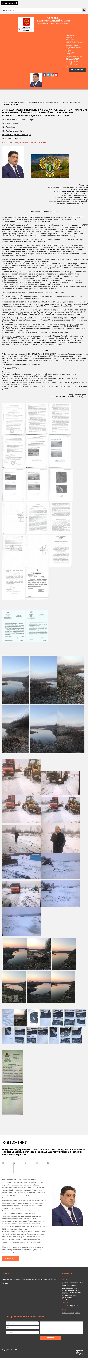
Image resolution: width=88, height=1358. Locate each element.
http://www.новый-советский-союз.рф (17, 119)
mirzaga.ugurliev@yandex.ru (71, 1312)
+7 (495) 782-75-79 (77, 70)
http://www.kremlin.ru (11, 123)
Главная (4, 102)
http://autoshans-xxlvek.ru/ (13, 131)
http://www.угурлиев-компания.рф (16, 135)
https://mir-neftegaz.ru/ (11, 138)
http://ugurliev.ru (9, 127)
